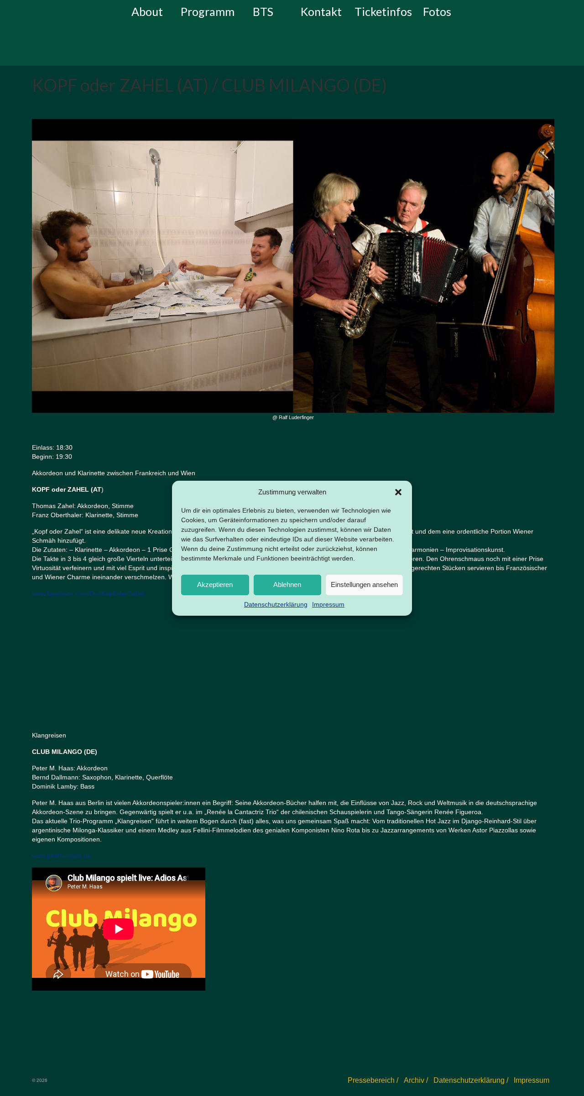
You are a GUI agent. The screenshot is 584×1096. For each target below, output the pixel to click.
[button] (398, 492)
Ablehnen (287, 584)
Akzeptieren (215, 584)
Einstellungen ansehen (364, 584)
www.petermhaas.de (61, 855)
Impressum (328, 604)
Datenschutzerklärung (276, 604)
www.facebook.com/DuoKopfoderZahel (88, 593)
